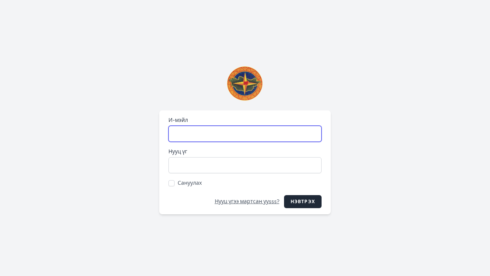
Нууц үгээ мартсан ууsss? (247, 201)
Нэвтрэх (303, 201)
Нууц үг (177, 151)
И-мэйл (178, 120)
